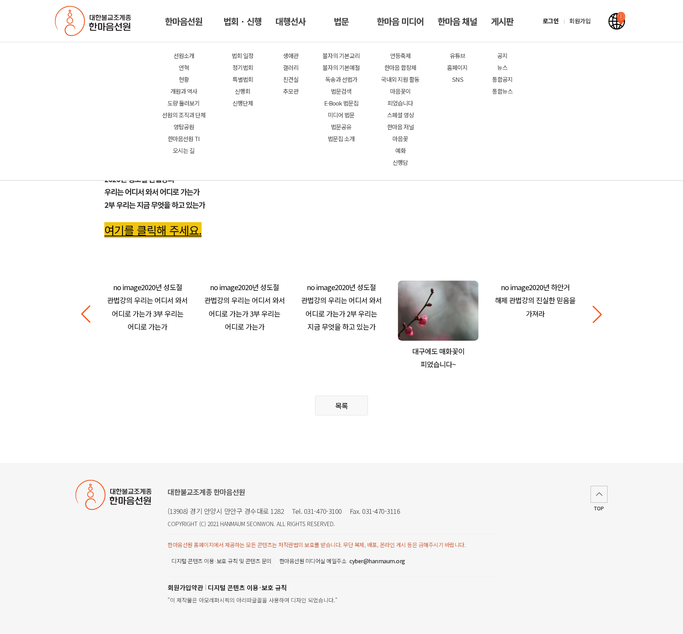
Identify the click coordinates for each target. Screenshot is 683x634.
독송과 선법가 (341, 79)
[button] (597, 314)
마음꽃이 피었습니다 (400, 97)
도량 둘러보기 (184, 103)
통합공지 (502, 79)
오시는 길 (183, 150)
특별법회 (242, 79)
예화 (400, 150)
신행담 (400, 162)
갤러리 (290, 67)
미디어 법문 (341, 115)
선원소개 (184, 55)
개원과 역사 (183, 91)
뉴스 (502, 67)
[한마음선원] (94, 21)
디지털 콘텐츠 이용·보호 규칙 (247, 587)
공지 (502, 55)
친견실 (290, 79)
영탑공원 (184, 127)
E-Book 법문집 (341, 103)
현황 (184, 79)
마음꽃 (400, 138)
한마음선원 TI (184, 138)
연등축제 (400, 55)
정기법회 (242, 67)
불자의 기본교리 (341, 55)
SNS (457, 79)
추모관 (290, 91)
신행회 (242, 91)
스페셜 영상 (400, 115)
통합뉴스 (502, 91)
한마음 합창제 (400, 67)
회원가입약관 (185, 587)
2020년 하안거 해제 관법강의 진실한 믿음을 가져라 (535, 300)
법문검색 (341, 91)
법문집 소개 (341, 138)
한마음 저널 (400, 127)
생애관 (290, 55)
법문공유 (341, 127)
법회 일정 (242, 55)
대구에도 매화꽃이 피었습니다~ (438, 357)
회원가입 (580, 21)
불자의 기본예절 (341, 67)
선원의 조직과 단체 (184, 115)
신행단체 (242, 103)
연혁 (184, 67)
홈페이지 (457, 67)
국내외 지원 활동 (400, 79)
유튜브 (457, 55)
